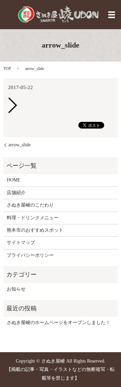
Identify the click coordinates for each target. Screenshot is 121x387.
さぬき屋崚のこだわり (30, 205)
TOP (7, 68)
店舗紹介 (16, 192)
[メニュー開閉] (111, 14)
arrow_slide (19, 144)
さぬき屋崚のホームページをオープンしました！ (58, 322)
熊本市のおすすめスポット (35, 230)
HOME (14, 179)
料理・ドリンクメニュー (32, 217)
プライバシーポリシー (30, 255)
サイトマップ (21, 242)
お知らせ (16, 289)
